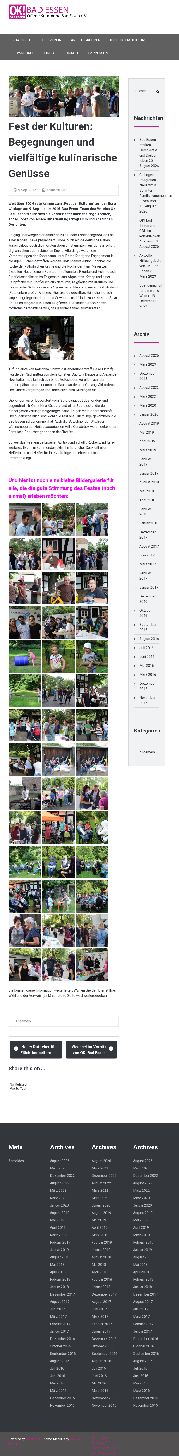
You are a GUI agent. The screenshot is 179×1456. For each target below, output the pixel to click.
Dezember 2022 (62, 1176)
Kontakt (71, 53)
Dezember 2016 (62, 1339)
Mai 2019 (146, 432)
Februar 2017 (60, 1324)
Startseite (23, 40)
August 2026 (149, 355)
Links (49, 53)
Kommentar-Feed (105, 1448)
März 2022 (147, 396)
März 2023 (147, 364)
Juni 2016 (147, 657)
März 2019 (147, 450)
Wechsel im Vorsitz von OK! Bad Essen (93, 1050)
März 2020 (147, 405)
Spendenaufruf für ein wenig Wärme (150, 290)
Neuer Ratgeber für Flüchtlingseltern (35, 1050)
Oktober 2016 (60, 1346)
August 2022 (149, 388)
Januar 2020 (148, 414)
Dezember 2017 (62, 1294)
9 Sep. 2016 (27, 190)
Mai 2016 (146, 666)
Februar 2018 (60, 1279)
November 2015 (62, 1405)
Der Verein (51, 40)
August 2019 (149, 423)
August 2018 (149, 482)
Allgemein (23, 1021)
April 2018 (147, 500)
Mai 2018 (146, 491)
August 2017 (149, 546)
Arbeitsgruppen (85, 40)
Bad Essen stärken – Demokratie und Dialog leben (148, 150)
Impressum (98, 53)
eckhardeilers (56, 190)
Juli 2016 (146, 648)
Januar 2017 (148, 587)
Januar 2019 (148, 473)
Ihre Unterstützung (128, 40)
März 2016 (147, 675)
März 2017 (147, 564)
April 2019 (147, 441)
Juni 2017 (147, 555)
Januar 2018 (148, 523)
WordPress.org (103, 1453)
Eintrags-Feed (102, 1443)
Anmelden (16, 1161)
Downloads (23, 53)
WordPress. (33, 1439)
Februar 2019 (60, 1242)
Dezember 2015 (62, 1398)
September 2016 (63, 1354)
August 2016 (149, 639)
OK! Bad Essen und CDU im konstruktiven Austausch (149, 230)
